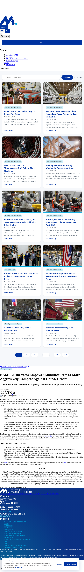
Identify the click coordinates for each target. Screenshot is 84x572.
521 (57, 355)
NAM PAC (54, 494)
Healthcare (8, 528)
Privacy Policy (35, 494)
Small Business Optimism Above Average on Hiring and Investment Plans (61, 276)
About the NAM (12, 55)
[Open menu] (2, 30)
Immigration (8, 529)
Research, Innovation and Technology (17, 539)
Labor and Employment (12, 533)
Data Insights (8, 537)
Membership (10, 65)
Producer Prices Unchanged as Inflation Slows (59, 329)
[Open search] (7, 31)
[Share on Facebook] (8, 394)
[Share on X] (11, 394)
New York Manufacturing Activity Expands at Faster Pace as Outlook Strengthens (61, 114)
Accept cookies (71, 564)
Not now (59, 564)
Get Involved (45, 494)
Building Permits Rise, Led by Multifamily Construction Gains (60, 166)
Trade (6, 543)
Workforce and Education (13, 547)
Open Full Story (21, 367)
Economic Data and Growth (15, 522)
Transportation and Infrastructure (15, 545)
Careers (12, 494)
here (5, 463)
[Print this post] (14, 394)
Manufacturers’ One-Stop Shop (17, 59)
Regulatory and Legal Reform (14, 535)
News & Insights (12, 61)
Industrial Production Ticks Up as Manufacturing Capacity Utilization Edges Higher (20, 222)
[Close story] (28, 367)
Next (65, 355)
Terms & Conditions (22, 494)
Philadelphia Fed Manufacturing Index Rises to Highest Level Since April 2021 (61, 222)
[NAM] (8, 24)
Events (6, 63)
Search (6, 36)
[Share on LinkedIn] (6, 394)
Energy (6, 524)
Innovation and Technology (13, 531)
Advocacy (9, 57)
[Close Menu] (1, 34)
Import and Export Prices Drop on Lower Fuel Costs (19, 112)
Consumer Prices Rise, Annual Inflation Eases (17, 329)
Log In (3, 27)
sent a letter (48, 436)
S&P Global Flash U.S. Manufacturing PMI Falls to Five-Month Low (19, 168)
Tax (5, 541)
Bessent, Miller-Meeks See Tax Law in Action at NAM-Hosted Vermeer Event (21, 276)
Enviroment (8, 526)
